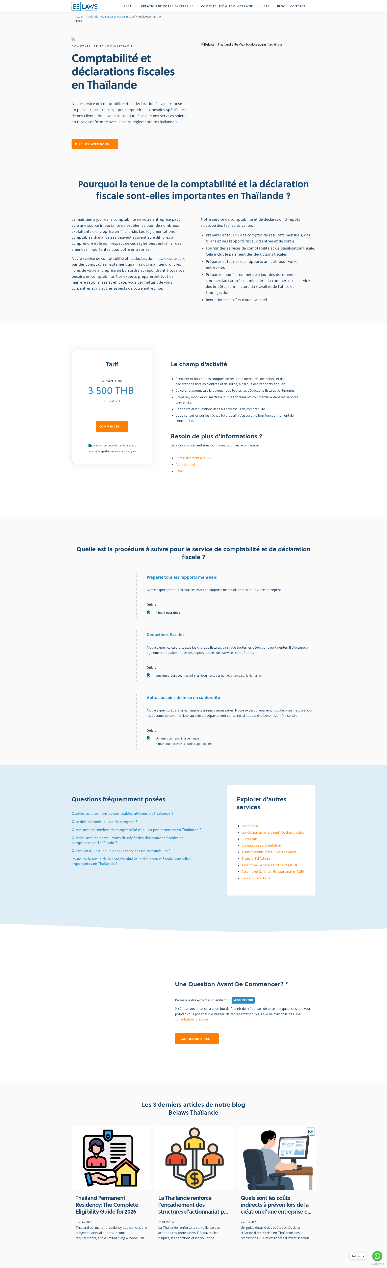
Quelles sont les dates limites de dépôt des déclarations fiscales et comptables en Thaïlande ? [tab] (127, 840)
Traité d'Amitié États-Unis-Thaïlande (268, 852)
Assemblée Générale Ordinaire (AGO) (269, 865)
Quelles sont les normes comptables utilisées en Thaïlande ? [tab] (122, 813)
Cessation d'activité (255, 878)
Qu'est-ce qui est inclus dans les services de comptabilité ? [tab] (121, 850)
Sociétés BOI (250, 826)
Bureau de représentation (261, 845)
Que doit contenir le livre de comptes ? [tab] (104, 821)
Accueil (79, 16)
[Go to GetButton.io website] (377, 1264)
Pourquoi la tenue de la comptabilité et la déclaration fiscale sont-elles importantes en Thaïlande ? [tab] (131, 861)
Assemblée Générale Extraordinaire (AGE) (272, 871)
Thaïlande (92, 16)
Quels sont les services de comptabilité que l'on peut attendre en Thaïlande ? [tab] (137, 829)
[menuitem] (130, 6)
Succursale (249, 839)
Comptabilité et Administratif (118, 16)
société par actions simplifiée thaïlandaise (272, 832)
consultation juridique (191, 1019)
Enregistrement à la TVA (194, 458)
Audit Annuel (185, 464)
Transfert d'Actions (256, 858)
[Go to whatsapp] (377, 1256)
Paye (179, 471)
